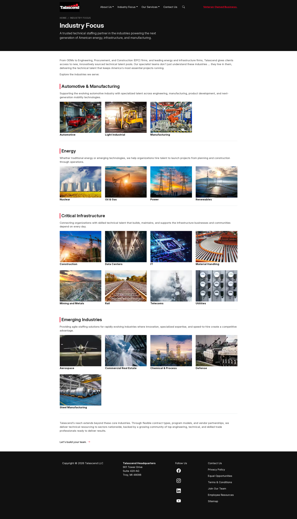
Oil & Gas (111, 199)
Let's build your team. (73, 442)
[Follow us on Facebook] (178, 471)
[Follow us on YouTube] (178, 501)
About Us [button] (106, 7)
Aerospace (67, 368)
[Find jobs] (183, 7)
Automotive (67, 134)
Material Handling (207, 264)
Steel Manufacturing (73, 407)
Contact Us (170, 7)
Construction (68, 264)
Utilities (201, 303)
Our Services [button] (149, 7)
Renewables (204, 199)
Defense (201, 368)
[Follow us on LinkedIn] (178, 491)
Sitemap (213, 501)
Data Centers (114, 264)
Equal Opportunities (220, 475)
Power (154, 199)
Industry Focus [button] (127, 7)
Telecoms (157, 303)
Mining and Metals (72, 303)
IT (151, 264)
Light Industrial (115, 134)
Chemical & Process (163, 368)
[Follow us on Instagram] (178, 481)
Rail (107, 303)
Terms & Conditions (220, 482)
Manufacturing (160, 134)
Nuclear (65, 199)
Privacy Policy (216, 469)
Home (63, 18)
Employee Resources (221, 494)
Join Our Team (217, 488)
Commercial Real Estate (121, 368)
